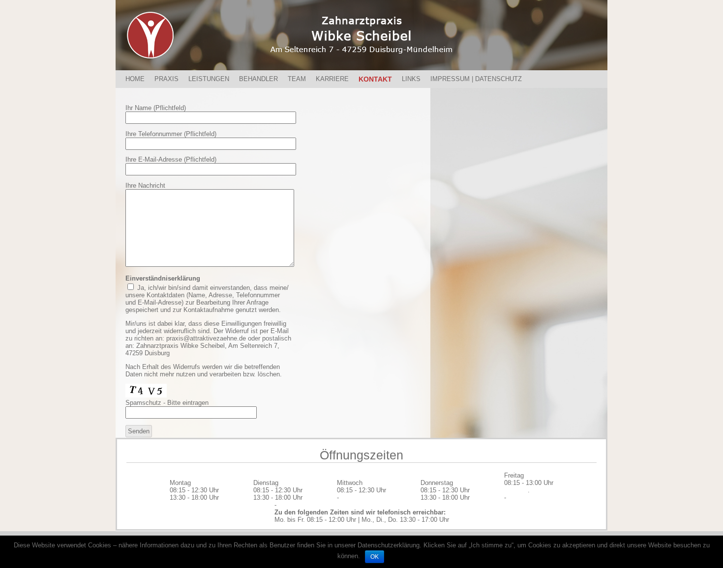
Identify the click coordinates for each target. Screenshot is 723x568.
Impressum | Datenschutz (476, 79)
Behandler (258, 79)
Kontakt (375, 79)
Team (297, 79)
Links (411, 79)
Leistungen (208, 79)
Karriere (332, 79)
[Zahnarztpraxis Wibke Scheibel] (361, 35)
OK (374, 556)
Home (135, 79)
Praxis (166, 79)
